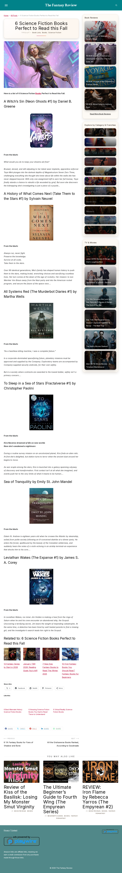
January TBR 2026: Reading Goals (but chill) (30, 667)
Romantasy (61, 818)
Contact (14, 830)
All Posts (14, 16)
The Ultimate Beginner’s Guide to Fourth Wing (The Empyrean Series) (60, 799)
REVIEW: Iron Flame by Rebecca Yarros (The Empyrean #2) (98, 796)
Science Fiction (54, 32)
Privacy (7, 830)
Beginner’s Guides (55, 816)
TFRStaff (25, 33)
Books (44, 32)
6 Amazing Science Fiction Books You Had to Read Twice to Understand (39, 712)
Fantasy (74, 816)
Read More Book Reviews (100, 114)
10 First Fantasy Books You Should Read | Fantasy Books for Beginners (70, 670)
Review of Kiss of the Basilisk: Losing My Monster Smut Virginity (20, 796)
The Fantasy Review (61, 5)
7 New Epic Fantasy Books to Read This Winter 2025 (50, 669)
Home (6, 16)
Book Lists (36, 32)
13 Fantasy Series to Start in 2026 (12, 665)
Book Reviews (20, 811)
